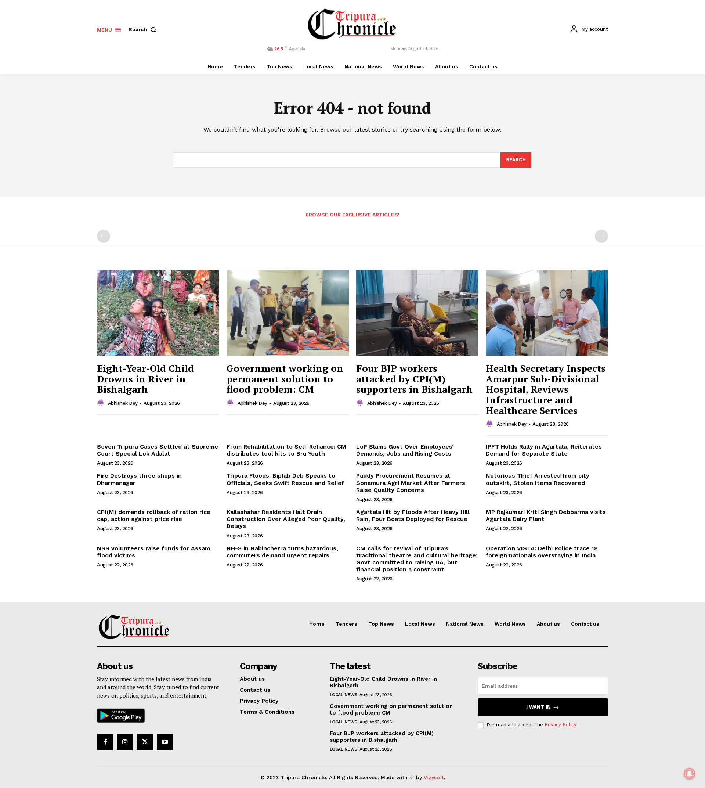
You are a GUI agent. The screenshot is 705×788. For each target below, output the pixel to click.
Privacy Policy (560, 724)
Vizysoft (434, 777)
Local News (343, 694)
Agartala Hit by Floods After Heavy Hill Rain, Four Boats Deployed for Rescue (413, 515)
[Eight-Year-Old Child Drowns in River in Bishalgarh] (158, 313)
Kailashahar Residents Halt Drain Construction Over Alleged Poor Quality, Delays (286, 518)
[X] (145, 742)
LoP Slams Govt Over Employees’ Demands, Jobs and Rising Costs (405, 450)
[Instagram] (125, 742)
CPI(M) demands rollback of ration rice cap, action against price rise (153, 515)
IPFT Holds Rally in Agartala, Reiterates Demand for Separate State (544, 450)
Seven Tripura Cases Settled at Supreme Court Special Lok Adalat (157, 450)
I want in (538, 707)
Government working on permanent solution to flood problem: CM (285, 378)
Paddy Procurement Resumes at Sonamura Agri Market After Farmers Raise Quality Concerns (410, 482)
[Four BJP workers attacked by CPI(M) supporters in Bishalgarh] (417, 313)
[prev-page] (103, 236)
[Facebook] (105, 742)
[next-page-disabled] (601, 236)
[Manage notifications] (689, 774)
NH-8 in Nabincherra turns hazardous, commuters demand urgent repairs (282, 552)
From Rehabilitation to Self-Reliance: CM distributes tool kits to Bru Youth (287, 450)
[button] (144, 29)
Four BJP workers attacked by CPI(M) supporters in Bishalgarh (414, 378)
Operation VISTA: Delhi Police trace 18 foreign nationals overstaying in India (542, 552)
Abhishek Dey (123, 403)
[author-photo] (101, 403)
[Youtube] (165, 742)
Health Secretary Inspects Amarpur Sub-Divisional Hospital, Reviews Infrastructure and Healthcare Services (545, 389)
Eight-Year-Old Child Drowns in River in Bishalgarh (145, 378)
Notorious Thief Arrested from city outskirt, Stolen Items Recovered (537, 479)
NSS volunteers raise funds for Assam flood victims (153, 552)
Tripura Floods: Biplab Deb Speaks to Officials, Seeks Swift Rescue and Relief (285, 479)
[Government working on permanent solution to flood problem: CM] (288, 313)
